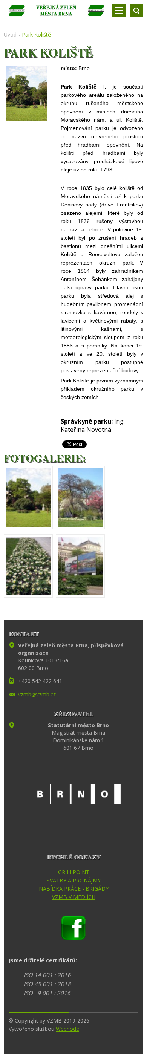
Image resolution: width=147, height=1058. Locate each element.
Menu (119, 10)
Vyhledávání (136, 10)
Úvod (10, 34)
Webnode (67, 1028)
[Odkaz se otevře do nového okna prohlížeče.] (26, 119)
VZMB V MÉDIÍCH (73, 897)
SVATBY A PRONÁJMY (74, 880)
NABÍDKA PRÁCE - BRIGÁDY (74, 888)
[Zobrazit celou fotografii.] (28, 497)
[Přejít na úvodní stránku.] (56, 13)
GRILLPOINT (73, 872)
